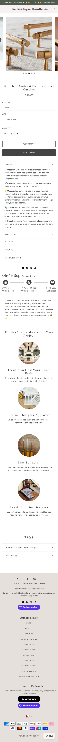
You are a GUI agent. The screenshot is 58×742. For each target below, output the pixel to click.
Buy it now (29, 152)
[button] (35, 268)
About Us (29, 628)
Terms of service (29, 666)
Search (29, 623)
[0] (23, 73)
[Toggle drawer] (3, 9)
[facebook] (23, 601)
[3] (32, 73)
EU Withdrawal (29, 699)
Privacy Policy (29, 644)
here (34, 693)
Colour (6, 102)
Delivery (29, 634)
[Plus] (17, 133)
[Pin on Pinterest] (27, 268)
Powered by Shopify (29, 736)
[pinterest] (31, 601)
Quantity (7, 128)
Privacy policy (29, 660)
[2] (29, 73)
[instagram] (27, 601)
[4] (34, 73)
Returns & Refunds (29, 639)
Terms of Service (29, 650)
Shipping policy (29, 671)
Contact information (29, 677)
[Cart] (54, 9)
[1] (26, 73)
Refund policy (29, 655)
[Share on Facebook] (23, 268)
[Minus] (5, 133)
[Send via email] (31, 268)
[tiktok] (35, 601)
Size (4, 114)
